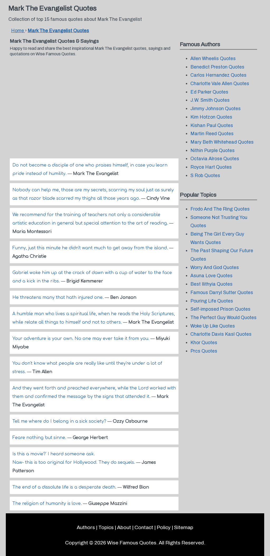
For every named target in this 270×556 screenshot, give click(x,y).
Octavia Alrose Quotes (214, 158)
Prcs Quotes (203, 351)
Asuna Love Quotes (211, 275)
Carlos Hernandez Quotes (218, 75)
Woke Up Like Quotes (212, 326)
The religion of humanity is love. (47, 503)
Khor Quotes (203, 342)
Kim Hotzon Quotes (211, 117)
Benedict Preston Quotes (217, 67)
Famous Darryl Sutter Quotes (221, 292)
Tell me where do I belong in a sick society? (60, 421)
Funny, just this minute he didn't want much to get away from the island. (90, 248)
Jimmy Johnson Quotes (215, 108)
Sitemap (183, 527)
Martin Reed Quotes (212, 133)
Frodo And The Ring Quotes (220, 209)
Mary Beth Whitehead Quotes (222, 142)
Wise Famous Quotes (131, 542)
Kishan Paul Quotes (211, 125)
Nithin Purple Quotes (212, 150)
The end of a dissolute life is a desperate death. (65, 487)
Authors (86, 527)
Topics (106, 527)
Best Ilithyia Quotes (211, 284)
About (124, 527)
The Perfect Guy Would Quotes (223, 317)
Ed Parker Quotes (209, 92)
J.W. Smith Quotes (210, 100)
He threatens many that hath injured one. (58, 297)
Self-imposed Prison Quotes (220, 309)
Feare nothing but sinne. (40, 437)
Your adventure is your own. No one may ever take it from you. (81, 338)
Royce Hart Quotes (211, 167)
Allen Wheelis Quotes (213, 58)
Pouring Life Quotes (211, 301)
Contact (143, 527)
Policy (164, 527)
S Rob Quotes (205, 175)
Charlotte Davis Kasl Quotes (221, 334)
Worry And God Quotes (214, 267)
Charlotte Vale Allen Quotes (219, 83)
